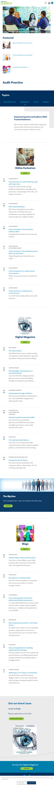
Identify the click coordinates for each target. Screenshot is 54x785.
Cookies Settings (21, 782)
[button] (24, 104)
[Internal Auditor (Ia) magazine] (6, 3)
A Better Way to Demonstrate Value (22, 558)
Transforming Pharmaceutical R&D (22, 55)
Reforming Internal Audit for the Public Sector (23, 624)
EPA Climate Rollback (17, 207)
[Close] (51, 777)
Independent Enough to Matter (20, 393)
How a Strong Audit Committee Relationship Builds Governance (21, 599)
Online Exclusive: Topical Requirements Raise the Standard (23, 252)
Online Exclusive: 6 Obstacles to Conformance (20, 292)
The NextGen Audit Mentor (20, 67)
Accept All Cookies (31, 782)
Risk (35, 102)
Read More (8, 506)
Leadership (24, 102)
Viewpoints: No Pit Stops (18, 460)
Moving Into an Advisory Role (19, 578)
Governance (47, 102)
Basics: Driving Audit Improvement (22, 43)
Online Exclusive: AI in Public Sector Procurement (22, 272)
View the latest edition (16, 718)
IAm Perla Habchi (15, 351)
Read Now (26, 768)
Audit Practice (8, 102)
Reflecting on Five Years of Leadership (23, 673)
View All (25, 173)
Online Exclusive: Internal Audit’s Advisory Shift (21, 230)
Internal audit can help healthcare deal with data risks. (23, 183)
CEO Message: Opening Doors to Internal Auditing (21, 372)
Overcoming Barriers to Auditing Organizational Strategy (21, 649)
